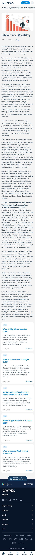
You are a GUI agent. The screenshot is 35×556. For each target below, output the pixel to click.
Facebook (3, 500)
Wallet (31, 554)
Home (3, 554)
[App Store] (28, 484)
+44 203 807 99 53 (19, 479)
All (2, 8)
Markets (10, 554)
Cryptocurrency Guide (16, 8)
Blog (5, 8)
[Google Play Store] (6, 484)
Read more (29, 348)
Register (25, 3)
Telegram (17, 500)
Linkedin (21, 500)
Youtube (14, 500)
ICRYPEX (5, 495)
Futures (24, 554)
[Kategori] (32, 2)
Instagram (10, 500)
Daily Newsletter (29, 8)
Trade (17, 554)
